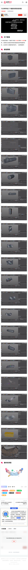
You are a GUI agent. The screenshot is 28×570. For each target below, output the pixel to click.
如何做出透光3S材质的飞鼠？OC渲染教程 (6, 503)
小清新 (16, 40)
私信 (25, 15)
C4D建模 (23, 40)
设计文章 (3, 11)
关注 (20, 15)
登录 (14, 541)
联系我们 (18, 517)
